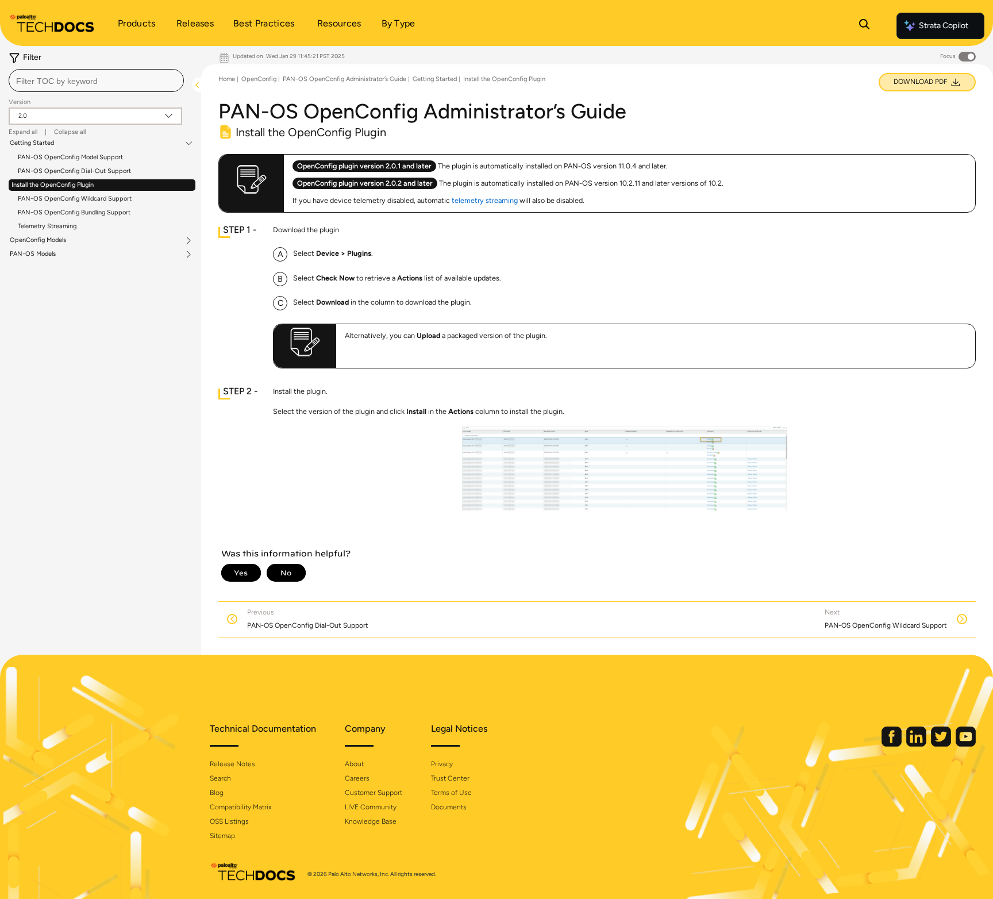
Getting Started (32, 143)
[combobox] (96, 80)
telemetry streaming (485, 200)
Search (220, 778)
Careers (357, 778)
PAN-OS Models (33, 254)
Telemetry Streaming (47, 226)
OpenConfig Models (38, 240)
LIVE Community (371, 807)
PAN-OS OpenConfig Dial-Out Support (74, 171)
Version (19, 102)
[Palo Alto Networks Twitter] (942, 744)
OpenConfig (258, 79)
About (354, 764)
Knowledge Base (371, 821)
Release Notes (232, 764)
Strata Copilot (943, 25)
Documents (449, 807)
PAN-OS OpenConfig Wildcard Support (75, 198)
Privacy (442, 764)
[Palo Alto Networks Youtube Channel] (966, 744)
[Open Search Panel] (864, 26)
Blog (217, 793)
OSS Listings (229, 821)
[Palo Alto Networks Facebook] (892, 744)
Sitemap (222, 836)
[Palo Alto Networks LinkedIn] (917, 744)
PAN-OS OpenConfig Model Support (70, 157)
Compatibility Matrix (240, 807)
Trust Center (450, 778)
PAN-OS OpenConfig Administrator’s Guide (344, 79)
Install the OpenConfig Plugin (52, 185)
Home (226, 79)
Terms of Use (451, 793)
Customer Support (373, 793)
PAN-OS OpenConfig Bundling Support (74, 212)
